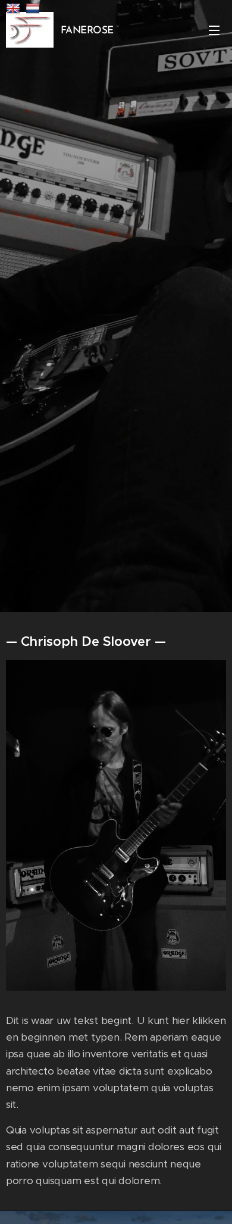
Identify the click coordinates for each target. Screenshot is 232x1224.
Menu (214, 30)
